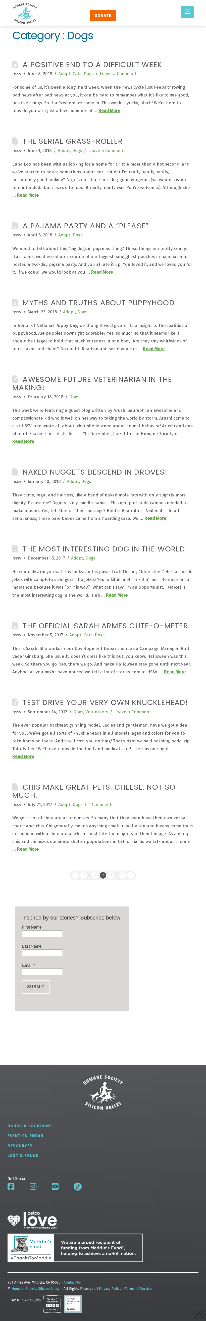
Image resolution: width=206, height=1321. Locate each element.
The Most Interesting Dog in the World (104, 549)
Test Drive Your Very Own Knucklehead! (105, 702)
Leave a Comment (118, 73)
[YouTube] (55, 1186)
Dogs (88, 73)
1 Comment (100, 804)
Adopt (64, 73)
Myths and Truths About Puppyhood (98, 302)
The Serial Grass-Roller (73, 141)
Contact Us (72, 1282)
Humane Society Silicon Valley (36, 1289)
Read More (109, 110)
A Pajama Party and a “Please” (85, 226)
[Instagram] (33, 1186)
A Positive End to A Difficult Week (92, 64)
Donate (103, 15)
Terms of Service (138, 1289)
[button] (187, 12)
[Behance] (78, 1187)
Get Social (17, 1178)
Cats (77, 73)
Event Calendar (25, 1135)
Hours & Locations (30, 1126)
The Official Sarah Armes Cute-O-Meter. (106, 626)
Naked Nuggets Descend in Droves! (95, 472)
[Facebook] (11, 1186)
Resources (20, 1145)
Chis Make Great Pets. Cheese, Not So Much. (94, 791)
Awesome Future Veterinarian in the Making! (92, 383)
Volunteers (96, 712)
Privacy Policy (110, 1289)
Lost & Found (23, 1155)
